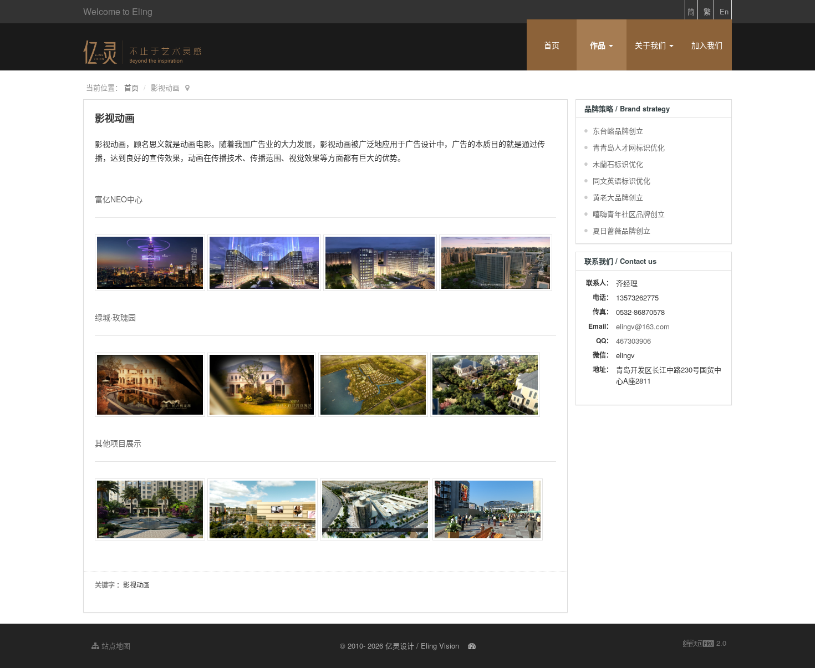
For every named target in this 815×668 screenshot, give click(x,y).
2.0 (704, 643)
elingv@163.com (643, 326)
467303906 (633, 340)
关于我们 (651, 44)
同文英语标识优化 (621, 180)
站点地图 (114, 645)
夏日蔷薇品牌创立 (621, 230)
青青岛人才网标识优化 (629, 147)
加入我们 (706, 44)
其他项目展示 (118, 442)
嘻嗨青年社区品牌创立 (629, 213)
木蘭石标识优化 (618, 164)
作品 (599, 44)
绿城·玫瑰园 (115, 317)
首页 (551, 44)
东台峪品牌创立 (618, 130)
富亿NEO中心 (118, 199)
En (724, 11)
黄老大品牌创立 (618, 197)
